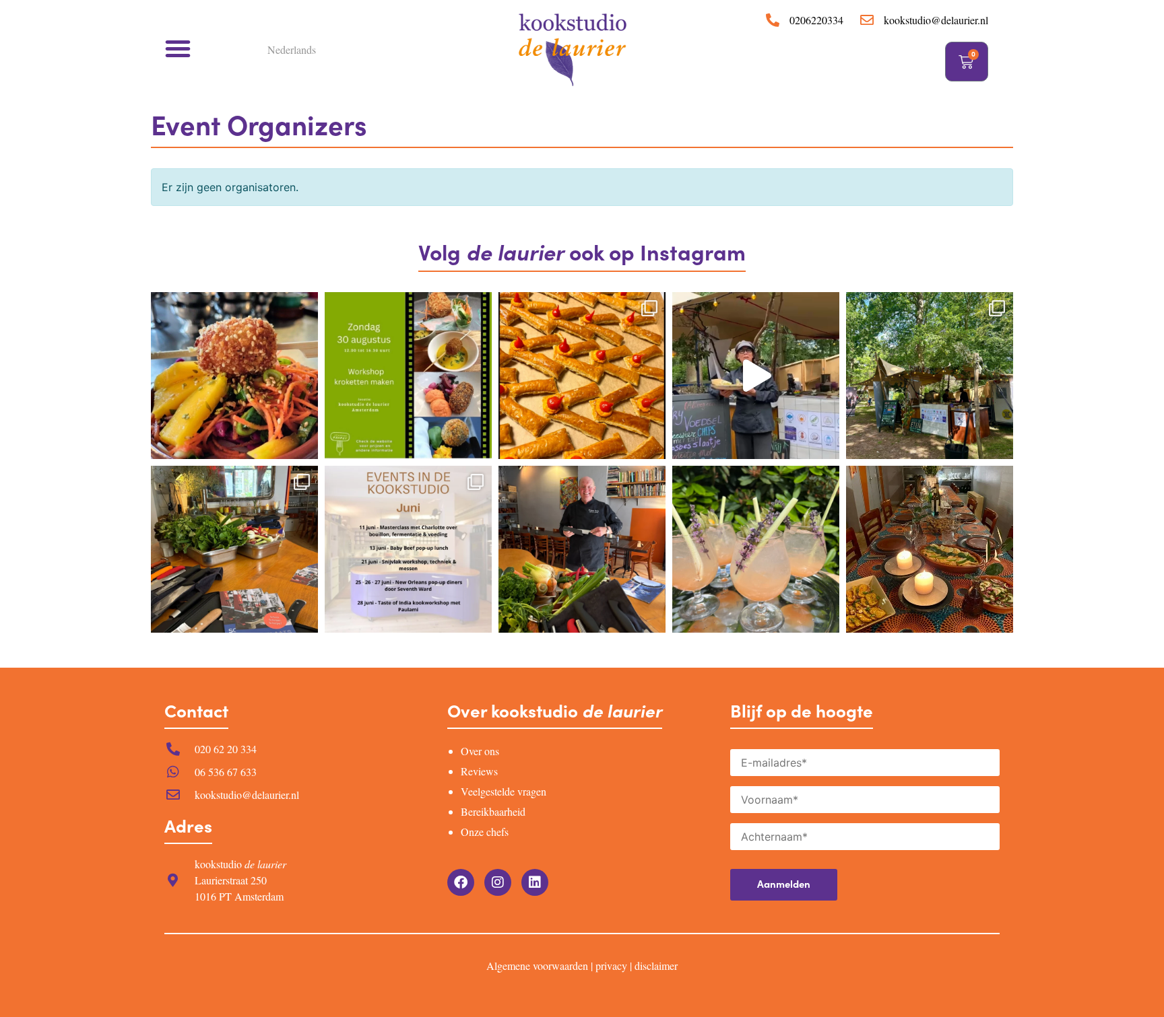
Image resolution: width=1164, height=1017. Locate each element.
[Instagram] (497, 882)
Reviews (479, 771)
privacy (611, 965)
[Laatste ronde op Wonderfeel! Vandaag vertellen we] (755, 375)
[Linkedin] (534, 882)
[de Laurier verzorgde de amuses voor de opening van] (582, 375)
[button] (178, 48)
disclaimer (656, 965)
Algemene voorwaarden (537, 965)
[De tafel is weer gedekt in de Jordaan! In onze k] (929, 549)
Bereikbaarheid (493, 811)
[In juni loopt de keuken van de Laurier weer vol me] (408, 549)
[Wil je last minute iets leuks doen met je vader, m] (234, 549)
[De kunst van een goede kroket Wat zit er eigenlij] (234, 375)
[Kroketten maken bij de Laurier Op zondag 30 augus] (408, 375)
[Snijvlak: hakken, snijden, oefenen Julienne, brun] (582, 549)
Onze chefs (485, 832)
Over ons (480, 751)
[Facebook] (460, 882)
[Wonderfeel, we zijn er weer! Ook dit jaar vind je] (929, 375)
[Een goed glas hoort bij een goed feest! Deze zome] (755, 549)
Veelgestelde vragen (503, 791)
